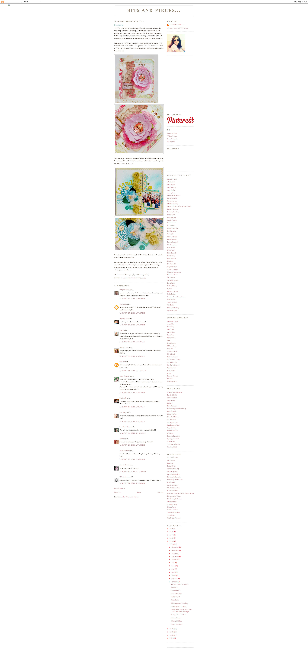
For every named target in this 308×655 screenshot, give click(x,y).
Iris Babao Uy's (127, 265)
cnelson (122, 361)
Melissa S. (123, 398)
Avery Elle (170, 324)
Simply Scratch (172, 504)
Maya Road (171, 354)
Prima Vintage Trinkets (178, 606)
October (174, 553)
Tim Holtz (170, 305)
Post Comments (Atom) (130, 497)
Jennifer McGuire (173, 228)
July (173, 563)
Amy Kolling (171, 187)
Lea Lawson (171, 247)
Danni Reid (171, 215)
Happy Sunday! (176, 618)
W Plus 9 (170, 379)
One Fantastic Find (173, 425)
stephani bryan (172, 310)
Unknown (123, 304)
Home (139, 492)
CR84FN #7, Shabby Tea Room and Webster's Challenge (181, 610)
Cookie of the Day (173, 468)
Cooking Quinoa (172, 471)
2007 (171, 638)
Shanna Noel (171, 299)
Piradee (169, 288)
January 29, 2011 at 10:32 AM (133, 433)
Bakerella (170, 463)
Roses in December (173, 436)
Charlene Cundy (172, 204)
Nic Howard (171, 277)
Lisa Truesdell (171, 264)
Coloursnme (171, 400)
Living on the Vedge (174, 496)
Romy (122, 330)
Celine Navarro (172, 201)
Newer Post (118, 492)
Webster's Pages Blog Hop (179, 584)
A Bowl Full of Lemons (174, 392)
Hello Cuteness (172, 406)
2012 (171, 541)
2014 (171, 535)
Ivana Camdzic (124, 376)
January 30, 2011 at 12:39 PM (133, 471)
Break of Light (172, 395)
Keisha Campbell (172, 242)
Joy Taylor (170, 234)
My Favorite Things (173, 359)
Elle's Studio (171, 338)
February (175, 578)
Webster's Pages (172, 136)
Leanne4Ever (124, 465)
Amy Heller (171, 184)
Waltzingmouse (172, 381)
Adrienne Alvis (172, 179)
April (173, 572)
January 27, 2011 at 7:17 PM (132, 313)
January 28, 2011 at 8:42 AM (132, 356)
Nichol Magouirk (173, 280)
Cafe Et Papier (171, 397)
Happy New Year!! (177, 624)
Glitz (168, 340)
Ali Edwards (171, 182)
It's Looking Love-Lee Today (176, 408)
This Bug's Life (172, 447)
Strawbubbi (171, 441)
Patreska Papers (125, 477)
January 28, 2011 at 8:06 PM (132, 392)
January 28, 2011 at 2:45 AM (132, 342)
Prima (169, 373)
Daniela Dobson (172, 209)
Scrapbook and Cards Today (176, 297)
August (174, 559)
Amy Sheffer (171, 190)
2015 (171, 532)
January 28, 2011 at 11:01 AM (133, 370)
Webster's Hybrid (176, 621)
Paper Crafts (171, 283)
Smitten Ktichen (172, 510)
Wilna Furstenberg (173, 308)
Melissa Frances (172, 357)
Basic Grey (170, 327)
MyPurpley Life (172, 422)
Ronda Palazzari (172, 291)
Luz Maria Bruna (125, 427)
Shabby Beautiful (173, 439)
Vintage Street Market (178, 615)
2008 (171, 635)
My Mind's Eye (172, 362)
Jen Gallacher (171, 223)
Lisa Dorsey (171, 256)
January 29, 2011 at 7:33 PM (132, 445)
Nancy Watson (124, 450)
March (174, 575)
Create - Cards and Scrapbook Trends (179, 206)
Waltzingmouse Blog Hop (179, 603)
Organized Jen (171, 428)
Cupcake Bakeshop (173, 474)
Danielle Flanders (173, 212)
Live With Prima (176, 594)
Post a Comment (119, 488)
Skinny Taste (171, 507)
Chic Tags (170, 329)
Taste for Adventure (173, 512)
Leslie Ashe (171, 250)
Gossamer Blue (172, 133)
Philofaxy (170, 433)
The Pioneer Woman (173, 518)
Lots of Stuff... (175, 590)
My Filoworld (171, 419)
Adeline (122, 439)
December (175, 547)
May (173, 569)
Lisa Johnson (171, 258)
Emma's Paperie (172, 139)
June (173, 566)
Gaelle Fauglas (172, 220)
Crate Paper (171, 332)
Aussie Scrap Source (173, 195)
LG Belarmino (171, 245)
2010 (171, 629)
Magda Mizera (172, 267)
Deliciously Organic (173, 477)
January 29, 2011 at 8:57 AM (132, 407)
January (174, 581)
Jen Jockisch (171, 225)
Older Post (160, 492)
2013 (171, 538)
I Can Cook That (172, 490)
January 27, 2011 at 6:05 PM (132, 298)
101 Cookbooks (172, 458)
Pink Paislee (171, 370)
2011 (171, 544)
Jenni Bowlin (171, 343)
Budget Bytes (171, 466)
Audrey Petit (171, 193)
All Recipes (171, 460)
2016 (171, 529)
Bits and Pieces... (154, 10)
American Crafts (172, 321)
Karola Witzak (172, 239)
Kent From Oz (171, 411)
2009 (171, 632)
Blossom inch (124, 318)
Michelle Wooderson (174, 272)
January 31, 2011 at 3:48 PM (132, 483)
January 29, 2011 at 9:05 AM (132, 421)
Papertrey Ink (171, 368)
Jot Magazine (171, 231)
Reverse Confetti (172, 376)
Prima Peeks (175, 600)
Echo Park (170, 335)
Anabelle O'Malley (177, 24)
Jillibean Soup (172, 346)
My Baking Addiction (174, 499)
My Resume (171, 141)
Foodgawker (171, 482)
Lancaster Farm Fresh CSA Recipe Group (180, 493)
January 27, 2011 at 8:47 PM (132, 325)
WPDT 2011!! (175, 597)
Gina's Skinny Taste (173, 488)
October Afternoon (173, 365)
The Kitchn (171, 515)
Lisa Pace (170, 261)
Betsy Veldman (172, 198)
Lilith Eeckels (171, 253)
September (175, 556)
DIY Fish (170, 403)
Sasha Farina (171, 294)
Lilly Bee (170, 348)
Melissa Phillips (172, 269)
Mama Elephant (172, 351)
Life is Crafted (171, 414)
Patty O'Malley (124, 290)
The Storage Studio (173, 444)
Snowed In (174, 587)
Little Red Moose (173, 417)
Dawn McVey (171, 217)
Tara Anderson (172, 302)
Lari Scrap (123, 412)
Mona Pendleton (172, 275)
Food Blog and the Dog (175, 479)
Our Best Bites (172, 501)
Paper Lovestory (172, 430)
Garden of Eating (172, 485)
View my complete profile (177, 28)
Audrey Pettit (124, 347)
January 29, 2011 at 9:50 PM (132, 459)
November (175, 550)
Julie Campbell (172, 236)
